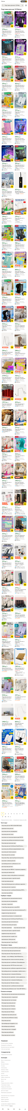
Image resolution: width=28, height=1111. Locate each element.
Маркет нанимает (5, 1099)
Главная (3, 1109)
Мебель (2, 1062)
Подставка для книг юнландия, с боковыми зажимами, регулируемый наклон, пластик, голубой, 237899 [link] (20, 272)
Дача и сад (3, 1079)
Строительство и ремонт (6, 1088)
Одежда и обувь (4, 1069)
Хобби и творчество (5, 1077)
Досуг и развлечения (5, 1060)
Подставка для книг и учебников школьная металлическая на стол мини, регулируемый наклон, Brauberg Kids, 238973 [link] (7, 299)
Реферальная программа (6, 1054)
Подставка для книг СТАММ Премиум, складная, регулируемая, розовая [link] (7, 642)
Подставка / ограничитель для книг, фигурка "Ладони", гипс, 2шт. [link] (20, 353)
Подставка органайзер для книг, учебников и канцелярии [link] (20, 615)
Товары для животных (6, 1086)
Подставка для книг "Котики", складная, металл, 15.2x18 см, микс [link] (20, 563)
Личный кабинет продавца (7, 1043)
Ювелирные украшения (6, 1092)
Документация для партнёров (7, 1047)
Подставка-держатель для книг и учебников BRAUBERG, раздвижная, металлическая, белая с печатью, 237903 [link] (20, 777)
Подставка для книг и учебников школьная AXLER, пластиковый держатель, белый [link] (6, 749)
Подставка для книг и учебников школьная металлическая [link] (6, 59)
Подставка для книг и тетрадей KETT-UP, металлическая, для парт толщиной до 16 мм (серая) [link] (20, 404)
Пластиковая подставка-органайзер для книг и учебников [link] (7, 536)
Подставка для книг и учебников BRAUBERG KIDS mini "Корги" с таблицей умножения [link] (20, 803)
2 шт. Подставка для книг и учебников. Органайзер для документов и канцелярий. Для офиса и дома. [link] (20, 697)
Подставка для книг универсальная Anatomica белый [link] (19, 724)
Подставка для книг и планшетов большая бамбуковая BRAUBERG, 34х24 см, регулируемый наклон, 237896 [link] (7, 378)
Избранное (14, 1109)
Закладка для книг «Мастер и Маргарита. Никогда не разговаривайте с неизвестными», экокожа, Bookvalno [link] (20, 192)
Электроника (4, 1067)
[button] (26, 5)
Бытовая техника (5, 1064)
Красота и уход (4, 1075)
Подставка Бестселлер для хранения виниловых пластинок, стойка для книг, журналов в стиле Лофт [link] (7, 724)
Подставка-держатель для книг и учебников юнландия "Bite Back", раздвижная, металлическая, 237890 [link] (7, 192)
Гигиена (3, 1065)
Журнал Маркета (5, 1101)
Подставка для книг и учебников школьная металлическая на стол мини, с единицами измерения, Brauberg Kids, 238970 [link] (7, 112)
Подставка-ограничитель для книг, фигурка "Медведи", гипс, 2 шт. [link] (20, 590)
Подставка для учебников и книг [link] (6, 590)
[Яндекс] (11, 1106)
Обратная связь (4, 1097)
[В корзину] (12, 26)
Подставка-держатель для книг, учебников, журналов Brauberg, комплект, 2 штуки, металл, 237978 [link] (20, 536)
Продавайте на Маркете (6, 1045)
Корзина (19, 1109)
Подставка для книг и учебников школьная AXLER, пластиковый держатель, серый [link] (6, 563)
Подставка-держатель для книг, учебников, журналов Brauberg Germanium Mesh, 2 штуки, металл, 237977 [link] (7, 777)
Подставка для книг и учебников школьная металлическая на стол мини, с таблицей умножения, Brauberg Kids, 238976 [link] (7, 31)
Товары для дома (5, 1071)
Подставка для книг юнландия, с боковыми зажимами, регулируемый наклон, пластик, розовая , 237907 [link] (20, 378)
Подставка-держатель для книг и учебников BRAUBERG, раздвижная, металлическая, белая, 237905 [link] (20, 326)
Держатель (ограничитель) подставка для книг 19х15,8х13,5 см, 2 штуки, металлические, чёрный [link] (20, 509)
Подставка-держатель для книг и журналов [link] (7, 404)
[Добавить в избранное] (12, 13)
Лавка (8, 1109)
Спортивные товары (5, 1085)
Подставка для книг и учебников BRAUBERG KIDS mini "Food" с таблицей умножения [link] (7, 430)
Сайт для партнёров (5, 1049)
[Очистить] (22, 5)
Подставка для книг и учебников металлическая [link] (6, 219)
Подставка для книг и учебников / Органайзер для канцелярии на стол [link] (7, 803)
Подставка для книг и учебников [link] (19, 112)
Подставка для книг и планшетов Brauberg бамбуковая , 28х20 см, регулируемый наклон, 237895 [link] (20, 669)
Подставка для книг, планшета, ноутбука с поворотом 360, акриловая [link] (19, 483)
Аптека (2, 1073)
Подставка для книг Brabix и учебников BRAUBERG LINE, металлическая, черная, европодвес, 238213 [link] (20, 749)
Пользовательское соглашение (7, 1095)
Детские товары (4, 1090)
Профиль (25, 1109)
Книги (2, 1081)
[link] (11, 825)
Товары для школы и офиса (7, 1083)
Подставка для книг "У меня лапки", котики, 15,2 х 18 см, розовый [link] (7, 509)
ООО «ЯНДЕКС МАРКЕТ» (10, 1104)
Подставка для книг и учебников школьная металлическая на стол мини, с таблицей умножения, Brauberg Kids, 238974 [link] (7, 86)
